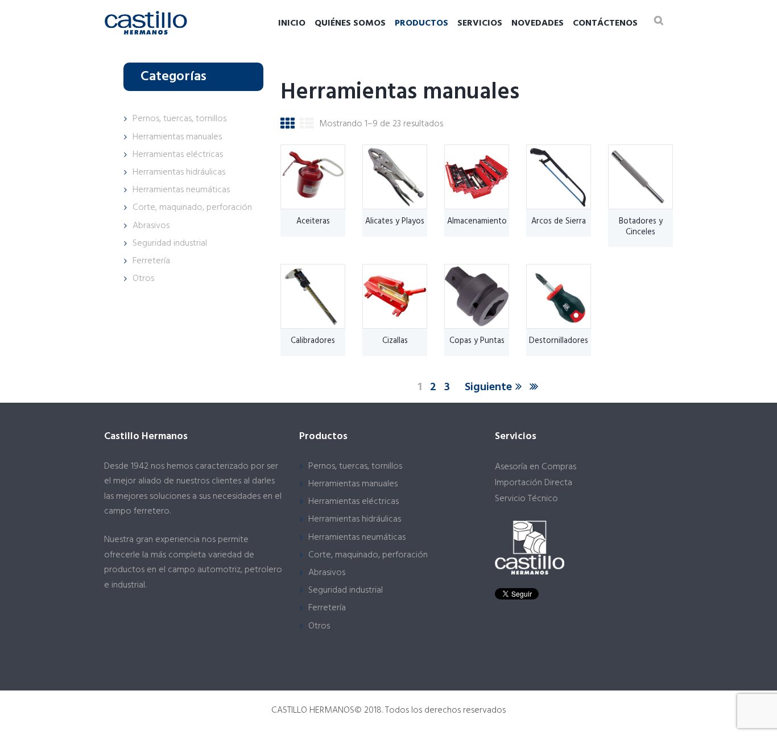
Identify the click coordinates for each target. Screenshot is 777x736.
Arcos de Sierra (558, 221)
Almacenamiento (477, 221)
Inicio (291, 23)
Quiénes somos (350, 23)
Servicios (479, 23)
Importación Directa (533, 482)
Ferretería (151, 261)
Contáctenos (605, 23)
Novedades (537, 23)
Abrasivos (151, 225)
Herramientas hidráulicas (179, 172)
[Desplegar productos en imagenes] (287, 126)
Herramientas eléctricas (178, 154)
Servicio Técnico (526, 498)
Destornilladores (558, 341)
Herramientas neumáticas (181, 190)
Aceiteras (313, 221)
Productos (421, 23)
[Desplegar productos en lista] (307, 126)
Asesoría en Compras (535, 467)
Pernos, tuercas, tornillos (179, 118)
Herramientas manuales (177, 137)
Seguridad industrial (170, 243)
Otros (143, 278)
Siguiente (488, 387)
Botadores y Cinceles (641, 227)
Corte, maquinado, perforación (192, 207)
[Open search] (659, 20)
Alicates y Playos (394, 221)
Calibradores (313, 341)
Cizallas (395, 341)
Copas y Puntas (477, 341)
